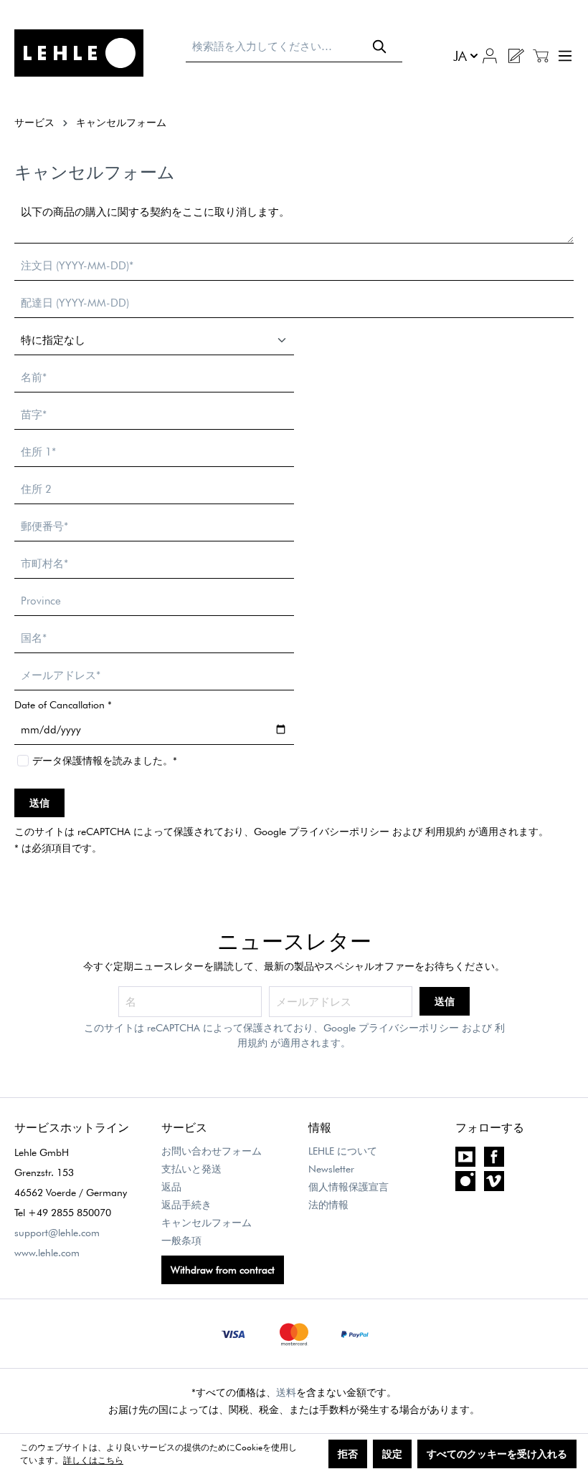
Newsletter (331, 1169)
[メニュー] (563, 56)
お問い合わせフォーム (211, 1151)
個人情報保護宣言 (348, 1187)
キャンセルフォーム (206, 1222)
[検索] (380, 47)
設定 (392, 1454)
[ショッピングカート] (540, 56)
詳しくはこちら (93, 1460)
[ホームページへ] (92, 53)
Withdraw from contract (223, 1270)
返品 (171, 1187)
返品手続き (186, 1204)
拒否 (348, 1454)
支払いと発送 (191, 1169)
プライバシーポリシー (339, 831)
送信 (39, 803)
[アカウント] (490, 54)
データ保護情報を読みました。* (104, 760)
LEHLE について (342, 1151)
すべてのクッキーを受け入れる (497, 1454)
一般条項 (181, 1240)
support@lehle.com (57, 1232)
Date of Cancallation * (63, 704)
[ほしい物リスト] (515, 56)
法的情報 (328, 1204)
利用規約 (445, 831)
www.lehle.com (47, 1252)
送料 (286, 1392)
